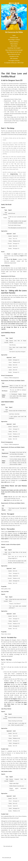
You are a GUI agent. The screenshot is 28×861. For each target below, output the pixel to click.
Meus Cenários (14, 44)
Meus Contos (14, 46)
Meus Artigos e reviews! (14, 39)
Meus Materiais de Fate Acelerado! (14, 50)
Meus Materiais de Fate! (14, 54)
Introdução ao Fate (14, 56)
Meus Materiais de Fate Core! (14, 52)
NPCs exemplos (14, 58)
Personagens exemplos (14, 60)
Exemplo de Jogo (14, 37)
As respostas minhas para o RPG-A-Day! (14, 62)
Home (14, 35)
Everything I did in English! (14, 48)
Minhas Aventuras (14, 41)
